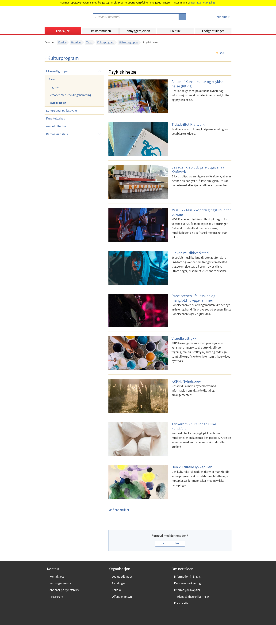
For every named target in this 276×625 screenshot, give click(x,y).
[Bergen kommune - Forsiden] (58, 18)
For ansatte (181, 603)
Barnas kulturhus (57, 134)
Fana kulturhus (55, 118)
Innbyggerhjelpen (138, 31)
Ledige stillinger (213, 31)
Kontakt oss (57, 576)
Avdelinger (118, 583)
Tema (89, 42)
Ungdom (54, 87)
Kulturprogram (105, 42)
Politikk (175, 31)
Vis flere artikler (118, 510)
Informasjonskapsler (187, 590)
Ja (162, 543)
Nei (177, 543)
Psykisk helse (57, 103)
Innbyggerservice (60, 583)
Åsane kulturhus (56, 126)
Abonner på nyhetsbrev (64, 590)
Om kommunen (100, 31)
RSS (221, 53)
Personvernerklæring (187, 583)
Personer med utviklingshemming (70, 95)
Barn (52, 79)
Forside (62, 42)
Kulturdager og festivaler (62, 110)
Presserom (56, 597)
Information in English (188, 576)
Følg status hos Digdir (201, 2)
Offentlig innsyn (122, 597)
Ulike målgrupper (128, 42)
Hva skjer (62, 31)
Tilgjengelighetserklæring (190, 597)
